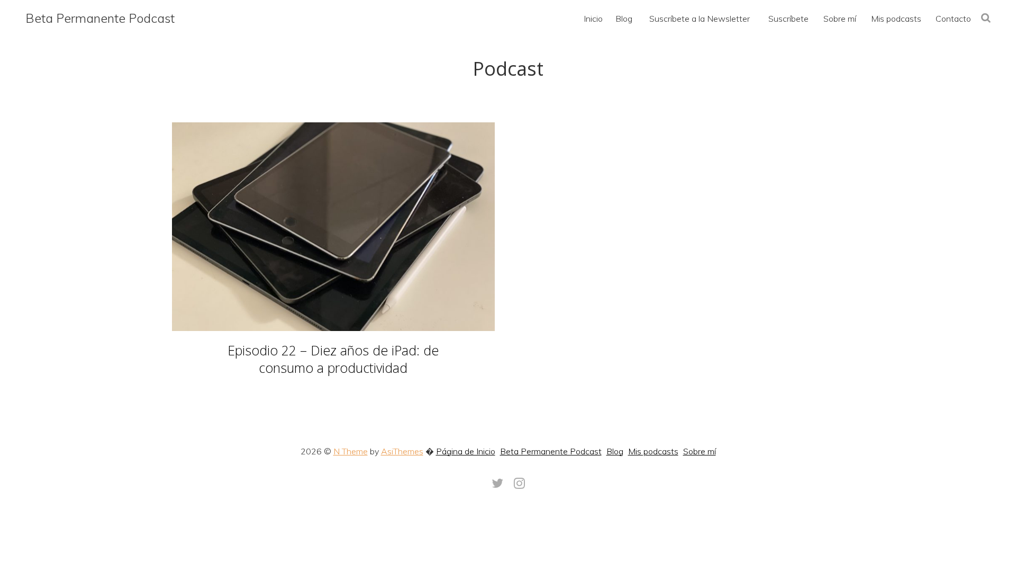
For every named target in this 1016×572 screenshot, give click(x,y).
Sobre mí (699, 451)
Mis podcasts (653, 451)
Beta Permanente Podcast (100, 18)
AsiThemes (402, 451)
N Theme (350, 451)
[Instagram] (519, 483)
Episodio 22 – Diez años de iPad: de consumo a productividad (333, 359)
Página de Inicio (465, 451)
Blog (614, 451)
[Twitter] (497, 483)
